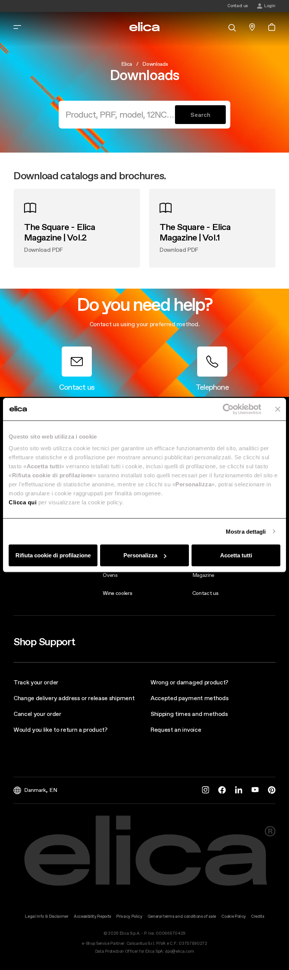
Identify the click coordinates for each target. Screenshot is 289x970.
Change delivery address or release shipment (74, 698)
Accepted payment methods (189, 698)
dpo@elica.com (179, 951)
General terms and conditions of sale (182, 916)
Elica (126, 64)
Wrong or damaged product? (189, 682)
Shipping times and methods (189, 714)
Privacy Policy (129, 916)
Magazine (203, 575)
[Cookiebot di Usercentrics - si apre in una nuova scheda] (228, 409)
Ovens (110, 575)
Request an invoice (176, 729)
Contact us (205, 593)
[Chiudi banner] (277, 409)
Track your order (36, 682)
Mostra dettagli (246, 531)
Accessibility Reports (92, 916)
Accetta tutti (236, 555)
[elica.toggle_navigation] (17, 27)
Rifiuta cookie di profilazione (53, 555)
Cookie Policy (233, 916)
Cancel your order (37, 714)
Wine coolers (117, 593)
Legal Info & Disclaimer (46, 916)
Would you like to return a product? (61, 729)
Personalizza (140, 555)
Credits (257, 916)
